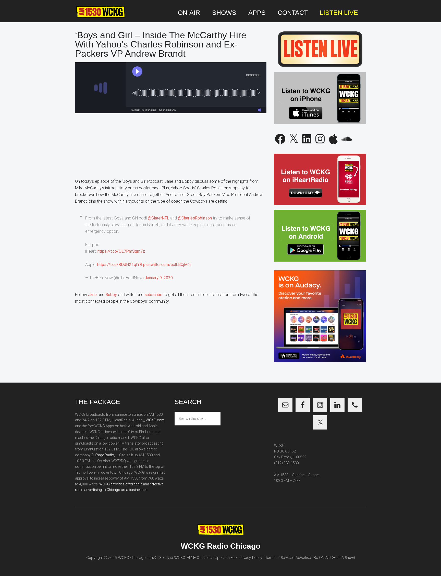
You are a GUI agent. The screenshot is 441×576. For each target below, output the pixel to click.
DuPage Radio (102, 455)
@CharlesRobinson (195, 218)
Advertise (303, 558)
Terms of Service (279, 558)
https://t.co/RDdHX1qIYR (119, 264)
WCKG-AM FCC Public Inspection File (205, 558)
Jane (93, 294)
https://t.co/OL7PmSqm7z (121, 251)
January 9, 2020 (159, 277)
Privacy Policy (250, 558)
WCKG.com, (155, 420)
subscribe (153, 294)
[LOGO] (100, 12)
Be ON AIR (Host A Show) (334, 558)
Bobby (111, 294)
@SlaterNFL (158, 218)
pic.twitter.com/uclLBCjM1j (167, 264)
